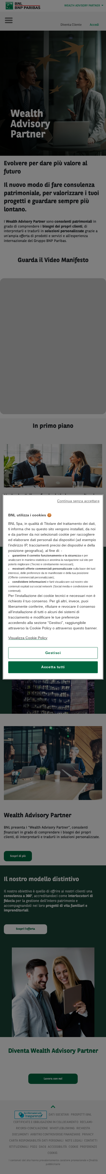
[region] (53, 587)
